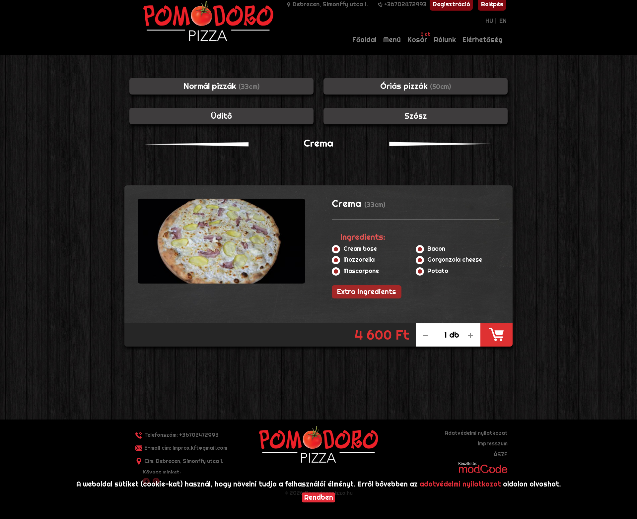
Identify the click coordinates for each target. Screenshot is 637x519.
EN (503, 21)
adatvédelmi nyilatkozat (460, 484)
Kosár (419, 38)
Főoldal (364, 39)
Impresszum (493, 443)
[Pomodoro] (318, 444)
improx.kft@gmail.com (185, 447)
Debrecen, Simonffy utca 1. (330, 4)
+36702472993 (405, 4)
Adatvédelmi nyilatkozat (476, 432)
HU (489, 21)
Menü (392, 39)
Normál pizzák (221, 86)
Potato (438, 271)
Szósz (415, 116)
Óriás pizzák (415, 86)
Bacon (437, 248)
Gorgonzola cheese (455, 259)
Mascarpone (362, 271)
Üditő (221, 116)
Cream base (361, 248)
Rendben (318, 497)
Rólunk (445, 39)
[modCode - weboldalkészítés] (483, 467)
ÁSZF (501, 454)
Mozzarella (359, 259)
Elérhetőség (482, 39)
